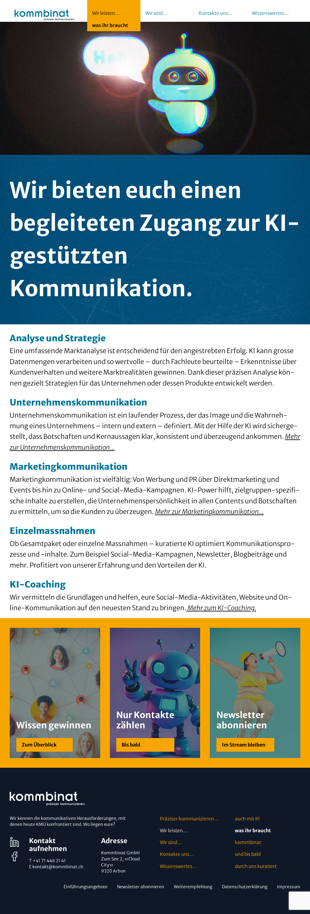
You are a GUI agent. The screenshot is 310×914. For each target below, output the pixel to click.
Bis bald (131, 745)
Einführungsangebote (85, 886)
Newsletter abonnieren (140, 886)
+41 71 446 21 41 (49, 860)
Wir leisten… (173, 830)
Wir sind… (171, 842)
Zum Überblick (39, 745)
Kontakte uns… (177, 854)
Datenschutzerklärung (244, 886)
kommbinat (248, 842)
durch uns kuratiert (256, 866)
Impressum (288, 886)
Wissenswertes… (178, 866)
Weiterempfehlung (193, 886)
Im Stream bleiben (243, 745)
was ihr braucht (253, 830)
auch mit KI (247, 819)
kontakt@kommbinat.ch (57, 866)
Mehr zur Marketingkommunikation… (209, 512)
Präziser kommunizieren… (189, 819)
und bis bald (248, 854)
